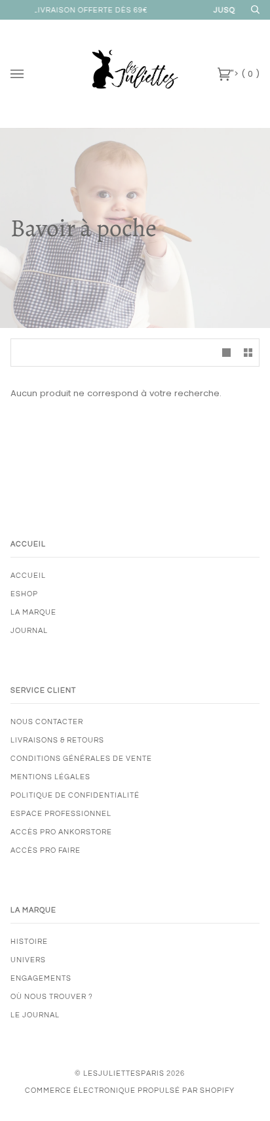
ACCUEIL (28, 575)
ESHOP (24, 594)
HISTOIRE (29, 941)
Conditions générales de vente (81, 758)
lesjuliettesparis (123, 1073)
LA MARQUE (33, 612)
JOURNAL (29, 630)
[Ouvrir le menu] (30, 74)
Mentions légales (50, 777)
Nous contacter (46, 721)
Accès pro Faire (45, 850)
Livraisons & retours (57, 740)
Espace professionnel (60, 813)
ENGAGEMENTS (40, 978)
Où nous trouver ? (51, 996)
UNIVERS (28, 960)
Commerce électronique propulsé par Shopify (130, 1090)
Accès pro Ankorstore (61, 832)
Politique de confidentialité (75, 795)
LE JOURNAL (35, 1015)
